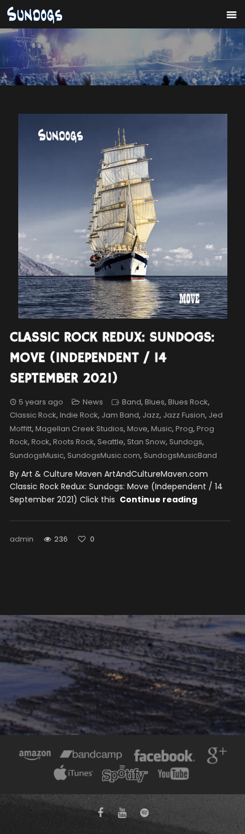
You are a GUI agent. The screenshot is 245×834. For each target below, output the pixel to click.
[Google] (215, 756)
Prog (184, 428)
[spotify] (144, 813)
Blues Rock (188, 402)
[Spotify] (124, 775)
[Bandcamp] (91, 756)
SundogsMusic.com (103, 455)
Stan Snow (146, 441)
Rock (40, 441)
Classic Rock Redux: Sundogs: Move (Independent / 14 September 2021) (112, 358)
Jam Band (120, 415)
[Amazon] (35, 756)
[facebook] (100, 813)
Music (161, 428)
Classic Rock (33, 415)
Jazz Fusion (184, 415)
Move (137, 428)
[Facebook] (164, 756)
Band (131, 402)
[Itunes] (73, 775)
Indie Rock (79, 415)
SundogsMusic (37, 455)
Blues (155, 402)
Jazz (151, 415)
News (93, 402)
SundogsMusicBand (180, 455)
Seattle (110, 441)
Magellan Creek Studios (79, 428)
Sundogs (185, 441)
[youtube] (123, 813)
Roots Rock (73, 441)
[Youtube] (173, 775)
